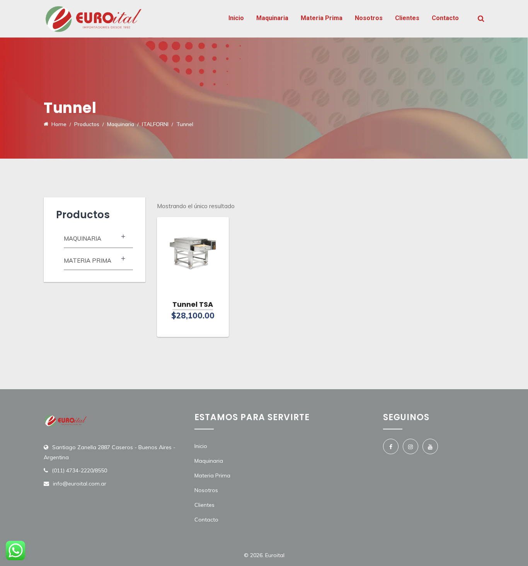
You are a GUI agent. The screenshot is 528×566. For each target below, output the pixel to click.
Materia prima (87, 260)
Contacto (445, 18)
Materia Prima (321, 18)
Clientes (407, 18)
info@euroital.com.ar (79, 483)
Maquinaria (272, 18)
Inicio (236, 18)
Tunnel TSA (192, 304)
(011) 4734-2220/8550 (79, 470)
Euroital (274, 555)
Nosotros (369, 18)
